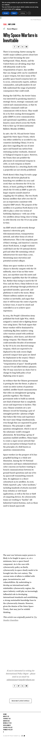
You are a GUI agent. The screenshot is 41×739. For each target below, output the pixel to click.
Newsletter (7, 723)
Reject (14, 13)
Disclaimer (7, 725)
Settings (22, 13)
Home (5, 714)
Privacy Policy (8, 729)
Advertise (6, 721)
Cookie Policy (7, 727)
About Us (6, 716)
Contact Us (7, 718)
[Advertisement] (20, 530)
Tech (4, 24)
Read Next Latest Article (20, 701)
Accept (6, 13)
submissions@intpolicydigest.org (20, 679)
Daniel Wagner (12, 29)
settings (18, 9)
